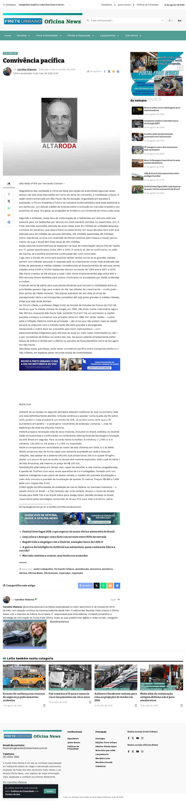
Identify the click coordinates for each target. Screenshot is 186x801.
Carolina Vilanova (26, 69)
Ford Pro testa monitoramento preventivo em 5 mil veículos (42, 4)
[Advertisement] (69, 378)
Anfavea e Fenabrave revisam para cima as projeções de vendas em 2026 (115, 697)
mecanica (95, 569)
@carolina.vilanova (59, 621)
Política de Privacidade (22, 791)
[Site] (118, 600)
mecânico (107, 569)
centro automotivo (43, 569)
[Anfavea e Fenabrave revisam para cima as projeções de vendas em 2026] (115, 677)
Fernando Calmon (64, 569)
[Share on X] (109, 71)
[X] (132, 738)
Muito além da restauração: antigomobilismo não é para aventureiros (157, 697)
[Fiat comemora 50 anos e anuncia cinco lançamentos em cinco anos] (70, 677)
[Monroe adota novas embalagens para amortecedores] (137, 111)
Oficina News (35, 573)
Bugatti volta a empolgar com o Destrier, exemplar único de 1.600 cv (62, 542)
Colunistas (10, 53)
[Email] (114, 71)
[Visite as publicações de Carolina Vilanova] (6, 599)
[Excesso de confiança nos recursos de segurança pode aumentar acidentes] (24, 677)
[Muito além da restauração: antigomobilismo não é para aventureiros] (161, 677)
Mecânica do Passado (151, 689)
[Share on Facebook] (105, 71)
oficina (23, 573)
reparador (65, 573)
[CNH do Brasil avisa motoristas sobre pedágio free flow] (137, 176)
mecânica (171, 686)
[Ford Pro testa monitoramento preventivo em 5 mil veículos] (137, 137)
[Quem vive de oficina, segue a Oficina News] (69, 518)
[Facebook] (128, 738)
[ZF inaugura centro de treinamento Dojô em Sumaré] (137, 150)
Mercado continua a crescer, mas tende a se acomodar (55, 555)
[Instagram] (142, 738)
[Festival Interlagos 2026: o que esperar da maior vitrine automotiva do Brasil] (137, 189)
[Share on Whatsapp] (8, 207)
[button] (50, 791)
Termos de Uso (12, 794)
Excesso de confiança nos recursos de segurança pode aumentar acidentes (24, 697)
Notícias (33, 689)
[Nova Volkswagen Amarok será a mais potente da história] (137, 163)
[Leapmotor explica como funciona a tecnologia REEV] (137, 124)
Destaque (22, 689)
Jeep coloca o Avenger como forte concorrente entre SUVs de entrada (64, 537)
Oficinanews (51, 573)
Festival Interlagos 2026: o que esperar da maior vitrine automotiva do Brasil (68, 531)
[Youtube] (137, 738)
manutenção (82, 569)
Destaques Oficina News (153, 686)
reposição (77, 573)
